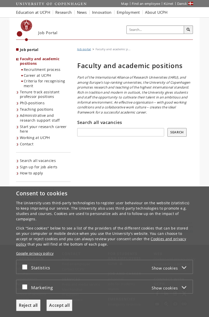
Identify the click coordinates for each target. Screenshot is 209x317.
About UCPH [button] (156, 12)
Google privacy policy (35, 253)
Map (124, 3)
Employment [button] (128, 12)
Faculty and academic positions (39, 61)
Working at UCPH (35, 137)
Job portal (29, 49)
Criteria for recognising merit (44, 83)
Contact (26, 144)
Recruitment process (42, 69)
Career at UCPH (37, 75)
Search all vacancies (38, 160)
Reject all (28, 305)
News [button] (82, 12)
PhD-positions (32, 102)
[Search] (188, 30)
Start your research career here (43, 129)
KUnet (169, 3)
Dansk (182, 3)
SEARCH (177, 132)
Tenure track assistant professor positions (40, 94)
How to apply (31, 173)
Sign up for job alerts (39, 166)
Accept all (59, 305)
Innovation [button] (102, 12)
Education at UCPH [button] (33, 12)
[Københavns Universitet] (24, 30)
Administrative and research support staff (40, 118)
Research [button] (63, 12)
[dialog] (104, 251)
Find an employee (146, 3)
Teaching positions (36, 109)
